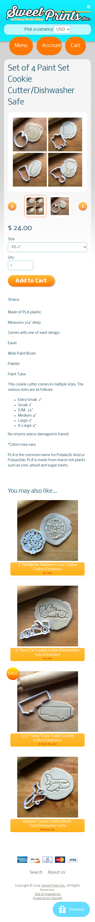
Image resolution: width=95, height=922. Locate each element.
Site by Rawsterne (48, 894)
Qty (11, 258)
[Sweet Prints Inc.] (47, 19)
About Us (56, 872)
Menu (21, 45)
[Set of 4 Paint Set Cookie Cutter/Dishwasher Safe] (35, 206)
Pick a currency (39, 29)
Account (51, 45)
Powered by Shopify (47, 898)
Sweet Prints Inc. (53, 885)
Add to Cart (31, 281)
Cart (75, 45)
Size (11, 239)
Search (36, 872)
